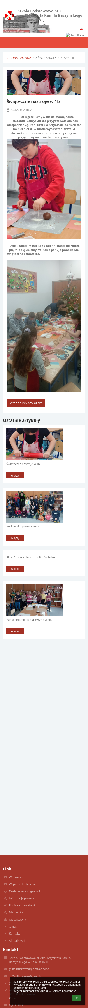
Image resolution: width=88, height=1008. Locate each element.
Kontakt (14, 933)
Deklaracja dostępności (24, 891)
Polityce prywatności (64, 991)
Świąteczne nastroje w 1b (23, 464)
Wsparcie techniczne (22, 884)
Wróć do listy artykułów (26, 403)
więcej (15, 475)
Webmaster (17, 877)
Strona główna (19, 58)
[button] (81, 29)
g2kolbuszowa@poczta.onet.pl (29, 969)
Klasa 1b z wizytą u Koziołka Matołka (30, 557)
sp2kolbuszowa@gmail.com (27, 976)
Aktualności (17, 941)
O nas (13, 926)
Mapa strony (17, 919)
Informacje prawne (21, 898)
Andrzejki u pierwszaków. (23, 526)
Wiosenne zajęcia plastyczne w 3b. (29, 620)
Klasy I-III (67, 58)
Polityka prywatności (23, 905)
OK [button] (77, 998)
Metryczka (16, 912)
